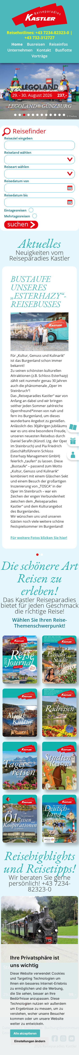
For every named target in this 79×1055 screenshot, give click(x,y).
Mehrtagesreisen (17, 216)
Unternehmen (19, 50)
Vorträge (39, 55)
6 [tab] (37, 115)
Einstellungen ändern (29, 1041)
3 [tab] (24, 115)
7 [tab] (42, 115)
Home (17, 44)
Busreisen (36, 44)
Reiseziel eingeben (18, 138)
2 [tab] (20, 115)
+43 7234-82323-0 (52, 32)
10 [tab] (55, 115)
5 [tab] (33, 115)
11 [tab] (59, 115)
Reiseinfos (58, 44)
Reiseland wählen (17, 152)
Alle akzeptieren (25, 1033)
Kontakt (44, 50)
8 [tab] (46, 115)
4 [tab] (28, 115)
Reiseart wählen (16, 167)
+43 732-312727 (39, 37)
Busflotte (63, 50)
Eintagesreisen (15, 210)
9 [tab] (51, 115)
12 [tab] (64, 115)
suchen (17, 224)
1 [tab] (15, 115)
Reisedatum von (16, 181)
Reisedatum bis (16, 195)
